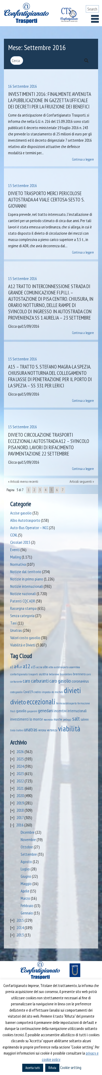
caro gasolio (60, 680)
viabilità (69, 728)
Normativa (18, 564)
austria (43, 674)
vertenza (52, 730)
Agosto (26, 861)
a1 (11, 667)
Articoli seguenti (81, 481)
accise (39, 667)
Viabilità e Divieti (22, 645)
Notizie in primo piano (26, 579)
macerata (48, 719)
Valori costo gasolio (25, 637)
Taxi (13, 623)
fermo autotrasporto (66, 703)
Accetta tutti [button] (32, 1068)
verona (42, 730)
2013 (20, 934)
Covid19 (28, 692)
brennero (79, 674)
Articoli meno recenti (24, 481)
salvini (85, 719)
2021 (20, 788)
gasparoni (32, 711)
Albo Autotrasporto (25, 520)
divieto (18, 702)
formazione (83, 703)
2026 (20, 751)
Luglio (25, 868)
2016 (20, 824)
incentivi (60, 710)
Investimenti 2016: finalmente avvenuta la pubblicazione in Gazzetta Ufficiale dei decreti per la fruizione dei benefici (49, 100)
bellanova (54, 674)
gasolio (21, 710)
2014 (20, 927)
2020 (20, 795)
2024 (20, 766)
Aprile (25, 890)
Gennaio (27, 912)
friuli (12, 711)
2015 (20, 920)
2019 (20, 802)
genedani (45, 710)
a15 (33, 667)
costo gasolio (16, 692)
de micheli (57, 692)
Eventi (15, 549)
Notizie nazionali (23, 593)
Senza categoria (22, 615)
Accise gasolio (21, 512)
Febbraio (27, 905)
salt (76, 718)
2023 (20, 773)
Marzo (25, 898)
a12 (26, 666)
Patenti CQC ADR (22, 601)
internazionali (77, 710)
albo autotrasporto (59, 667)
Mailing (15, 557)
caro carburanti (36, 681)
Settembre (29, 854)
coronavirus (80, 681)
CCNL (13, 535)
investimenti (19, 719)
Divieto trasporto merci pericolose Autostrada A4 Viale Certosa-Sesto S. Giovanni (46, 199)
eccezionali (41, 701)
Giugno (26, 876)
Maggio (26, 883)
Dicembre (28, 832)
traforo (19, 730)
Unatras (16, 630)
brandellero (66, 674)
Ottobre (27, 846)
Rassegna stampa (23, 608)
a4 (16, 666)
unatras (30, 729)
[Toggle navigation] (95, 19)
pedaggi (67, 719)
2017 (20, 817)
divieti (72, 690)
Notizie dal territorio (25, 571)
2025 (20, 758)
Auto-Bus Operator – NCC (29, 527)
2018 (20, 810)
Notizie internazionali (26, 586)
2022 (20, 780)
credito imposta (42, 692)
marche (58, 719)
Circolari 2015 (20, 542)
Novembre (28, 839)
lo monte (36, 719)
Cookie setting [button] (70, 1067)
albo (45, 667)
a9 (20, 667)
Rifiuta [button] (52, 1068)
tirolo (12, 730)
